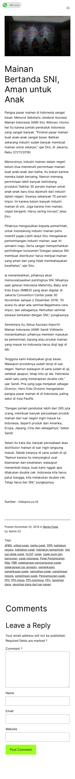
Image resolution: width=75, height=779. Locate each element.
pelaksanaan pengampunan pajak (39, 562)
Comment (14, 648)
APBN (8, 545)
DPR (49, 545)
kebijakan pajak (25, 549)
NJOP (29, 554)
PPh (7, 580)
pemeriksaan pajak (16, 571)
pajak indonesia (28, 558)
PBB (14, 562)
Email (9, 711)
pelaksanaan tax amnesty (21, 567)
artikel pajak (21, 545)
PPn (47, 580)
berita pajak (37, 545)
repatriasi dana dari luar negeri (31, 584)
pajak (38, 554)
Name (10, 693)
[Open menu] (68, 8)
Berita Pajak (50, 526)
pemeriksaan (46, 567)
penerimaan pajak (26, 575)
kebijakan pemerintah (49, 549)
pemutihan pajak (40, 571)
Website (11, 729)
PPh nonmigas (35, 580)
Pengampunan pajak (52, 575)
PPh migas (17, 580)
